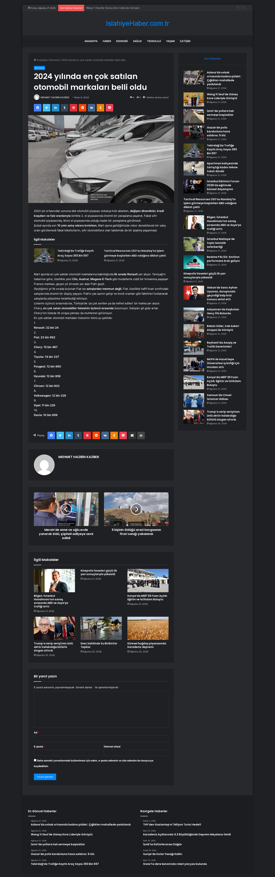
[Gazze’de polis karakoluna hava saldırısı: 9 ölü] (194, 133)
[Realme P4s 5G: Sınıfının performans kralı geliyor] (194, 262)
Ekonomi (122, 41)
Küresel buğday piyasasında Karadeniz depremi (146, 645)
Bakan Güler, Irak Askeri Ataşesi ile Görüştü (223, 328)
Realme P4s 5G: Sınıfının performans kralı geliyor (223, 259)
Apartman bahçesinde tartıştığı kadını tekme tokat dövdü (222, 167)
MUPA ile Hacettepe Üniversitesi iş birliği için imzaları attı (223, 363)
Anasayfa (91, 41)
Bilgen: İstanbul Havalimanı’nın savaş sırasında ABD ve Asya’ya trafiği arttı (51, 601)
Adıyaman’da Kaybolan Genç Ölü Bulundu (223, 311)
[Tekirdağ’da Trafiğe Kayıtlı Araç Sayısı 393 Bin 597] (44, 255)
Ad (36, 732)
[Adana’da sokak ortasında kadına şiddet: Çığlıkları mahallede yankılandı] (194, 78)
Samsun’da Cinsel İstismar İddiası (219, 397)
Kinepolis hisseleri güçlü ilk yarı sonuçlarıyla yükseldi (99, 572)
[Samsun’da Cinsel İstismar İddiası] (194, 400)
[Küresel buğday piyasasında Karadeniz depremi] (148, 628)
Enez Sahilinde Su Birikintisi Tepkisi (99, 645)
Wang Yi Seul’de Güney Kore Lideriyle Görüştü (222, 96)
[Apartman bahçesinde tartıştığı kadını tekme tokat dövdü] (194, 169)
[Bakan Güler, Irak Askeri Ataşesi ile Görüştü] (194, 331)
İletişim (185, 41)
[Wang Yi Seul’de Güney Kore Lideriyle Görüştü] (194, 99)
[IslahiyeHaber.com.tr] (137, 23)
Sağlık (137, 41)
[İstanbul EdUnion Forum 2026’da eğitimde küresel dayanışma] (194, 186)
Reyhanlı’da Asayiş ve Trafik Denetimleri (221, 344)
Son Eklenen (212, 58)
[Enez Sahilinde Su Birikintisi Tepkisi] (101, 628)
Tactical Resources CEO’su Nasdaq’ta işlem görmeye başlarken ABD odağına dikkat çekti (210, 203)
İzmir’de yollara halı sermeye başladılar (108, 7)
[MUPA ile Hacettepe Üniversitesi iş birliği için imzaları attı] (194, 364)
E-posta (39, 746)
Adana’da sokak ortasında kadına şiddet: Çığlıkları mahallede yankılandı (224, 78)
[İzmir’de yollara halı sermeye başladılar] (194, 116)
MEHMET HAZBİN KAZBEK (55, 97)
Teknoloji (154, 41)
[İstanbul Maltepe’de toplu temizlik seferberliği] (194, 244)
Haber (107, 41)
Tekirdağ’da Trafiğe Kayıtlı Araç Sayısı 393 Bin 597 (222, 149)
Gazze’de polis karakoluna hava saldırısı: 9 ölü (218, 131)
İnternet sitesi (112, 746)
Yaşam (170, 41)
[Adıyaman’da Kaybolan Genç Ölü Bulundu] (194, 315)
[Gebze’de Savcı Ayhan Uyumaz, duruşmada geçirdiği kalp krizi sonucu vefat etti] (194, 293)
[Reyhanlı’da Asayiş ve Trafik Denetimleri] (194, 348)
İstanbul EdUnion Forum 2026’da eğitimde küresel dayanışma (223, 185)
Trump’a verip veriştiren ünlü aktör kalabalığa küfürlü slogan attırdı (53, 647)
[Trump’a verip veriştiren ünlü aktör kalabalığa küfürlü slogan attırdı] (54, 628)
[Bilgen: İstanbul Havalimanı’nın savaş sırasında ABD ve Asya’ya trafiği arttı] (54, 580)
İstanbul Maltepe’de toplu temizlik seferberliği (221, 243)
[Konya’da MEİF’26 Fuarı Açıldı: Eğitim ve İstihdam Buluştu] (148, 580)
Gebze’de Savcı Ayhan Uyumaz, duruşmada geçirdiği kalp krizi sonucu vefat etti (222, 293)
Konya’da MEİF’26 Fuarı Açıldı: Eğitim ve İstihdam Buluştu (147, 597)
